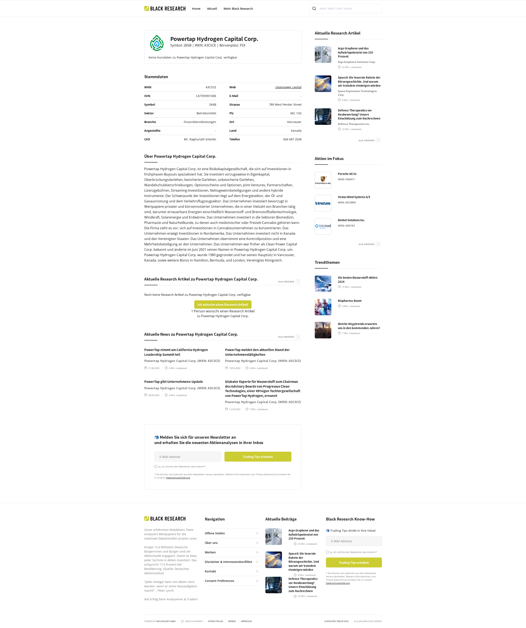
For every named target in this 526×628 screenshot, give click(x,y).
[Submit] (315, 8)
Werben (232, 621)
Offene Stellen (215, 621)
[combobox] (346, 8)
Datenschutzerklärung (178, 477)
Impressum (246, 621)
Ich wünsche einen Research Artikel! (223, 304)
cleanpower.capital (288, 87)
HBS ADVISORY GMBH (166, 621)
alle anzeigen (286, 281)
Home (196, 9)
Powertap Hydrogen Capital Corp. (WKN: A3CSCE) (182, 361)
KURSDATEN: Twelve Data (336, 621)
